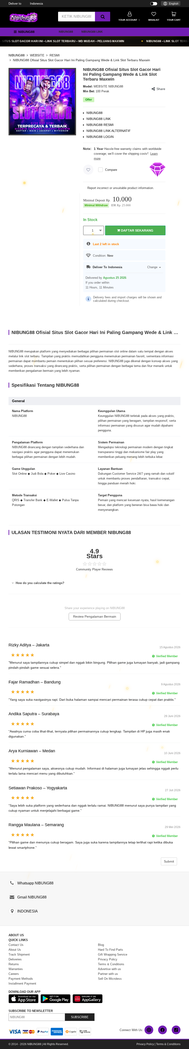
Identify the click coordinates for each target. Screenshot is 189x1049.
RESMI (55, 55)
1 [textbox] (93, 230)
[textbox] (170, 3)
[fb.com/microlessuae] (162, 1030)
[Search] (102, 16)
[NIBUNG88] (23, 17)
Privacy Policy (145, 1044)
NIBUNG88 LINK (92, 31)
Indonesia (26, 3)
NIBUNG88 (66, 31)
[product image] (42, 101)
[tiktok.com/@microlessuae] (176, 1030)
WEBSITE (37, 55)
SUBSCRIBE (80, 1017)
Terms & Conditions (168, 1044)
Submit (169, 861)
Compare (111, 169)
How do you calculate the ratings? (39, 583)
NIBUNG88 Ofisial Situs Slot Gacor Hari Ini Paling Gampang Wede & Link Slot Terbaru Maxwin (81, 60)
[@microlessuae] (149, 1030)
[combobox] (170, 3)
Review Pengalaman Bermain (94, 616)
